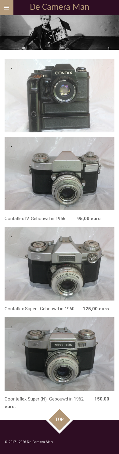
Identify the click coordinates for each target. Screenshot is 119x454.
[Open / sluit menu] (6, 7)
